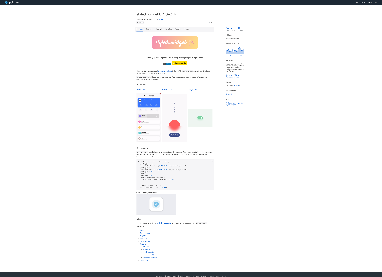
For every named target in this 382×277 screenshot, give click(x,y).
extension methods (165, 71)
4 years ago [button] (148, 19)
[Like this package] (209, 23)
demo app (146, 247)
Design (138, 90)
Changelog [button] (149, 29)
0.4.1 (161, 19)
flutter (228, 94)
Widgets (143, 236)
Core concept (145, 233)
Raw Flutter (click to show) (147, 193)
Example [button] (159, 29)
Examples (143, 244)
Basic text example (150, 258)
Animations (144, 239)
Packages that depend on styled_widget (235, 104)
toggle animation (149, 252)
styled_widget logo (149, 255)
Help (369, 2)
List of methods (145, 241)
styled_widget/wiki (164, 223)
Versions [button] (178, 29)
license (236, 86)
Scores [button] (186, 29)
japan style (147, 249)
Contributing (144, 261)
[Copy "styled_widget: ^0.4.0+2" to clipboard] (175, 14)
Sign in (362, 2)
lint (232, 94)
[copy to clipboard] (212, 161)
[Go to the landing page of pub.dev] (12, 2)
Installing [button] (168, 29)
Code (144, 90)
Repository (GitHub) (233, 75)
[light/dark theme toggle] (376, 2)
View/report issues (232, 77)
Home (142, 230)
